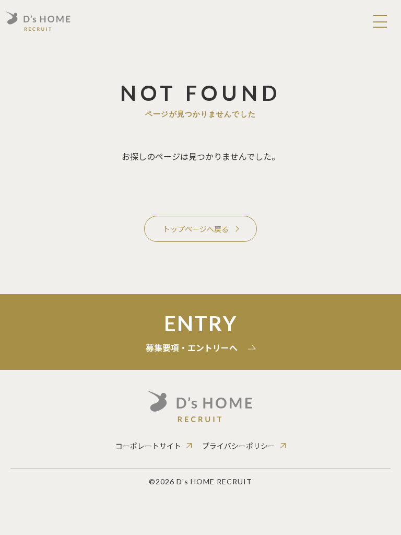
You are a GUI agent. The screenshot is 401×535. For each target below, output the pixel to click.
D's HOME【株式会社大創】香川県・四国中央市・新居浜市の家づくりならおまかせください (37, 21)
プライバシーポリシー (238, 445)
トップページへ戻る (196, 229)
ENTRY (192, 332)
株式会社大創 (200, 406)
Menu (380, 20)
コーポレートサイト (148, 445)
